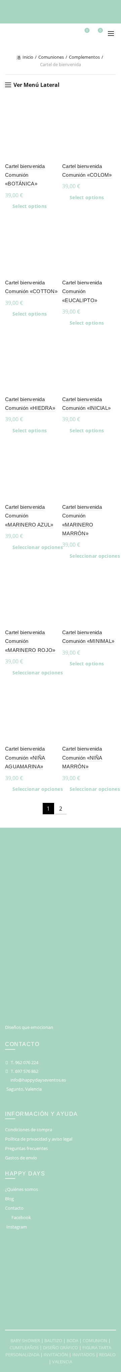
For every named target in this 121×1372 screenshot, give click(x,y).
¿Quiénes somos (21, 1189)
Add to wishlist (53, 109)
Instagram (16, 1227)
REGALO (107, 1355)
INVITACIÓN (56, 1355)
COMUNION (95, 1340)
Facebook (21, 1217)
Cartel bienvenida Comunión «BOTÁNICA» (25, 175)
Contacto (14, 1208)
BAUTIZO (53, 1340)
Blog (9, 1199)
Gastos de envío (21, 1158)
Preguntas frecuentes (26, 1148)
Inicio (28, 57)
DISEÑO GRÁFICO (60, 1347)
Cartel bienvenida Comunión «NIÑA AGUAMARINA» (25, 757)
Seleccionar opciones (37, 547)
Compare (53, 121)
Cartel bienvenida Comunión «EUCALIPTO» (82, 291)
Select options (29, 206)
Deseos (87, 31)
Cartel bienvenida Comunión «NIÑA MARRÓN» (82, 757)
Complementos (84, 57)
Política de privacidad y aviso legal (38, 1139)
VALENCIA (62, 1362)
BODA (72, 1340)
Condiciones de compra (28, 1130)
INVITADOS (83, 1355)
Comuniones (51, 57)
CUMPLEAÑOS (24, 1347)
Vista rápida (53, 133)
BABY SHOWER (25, 1340)
